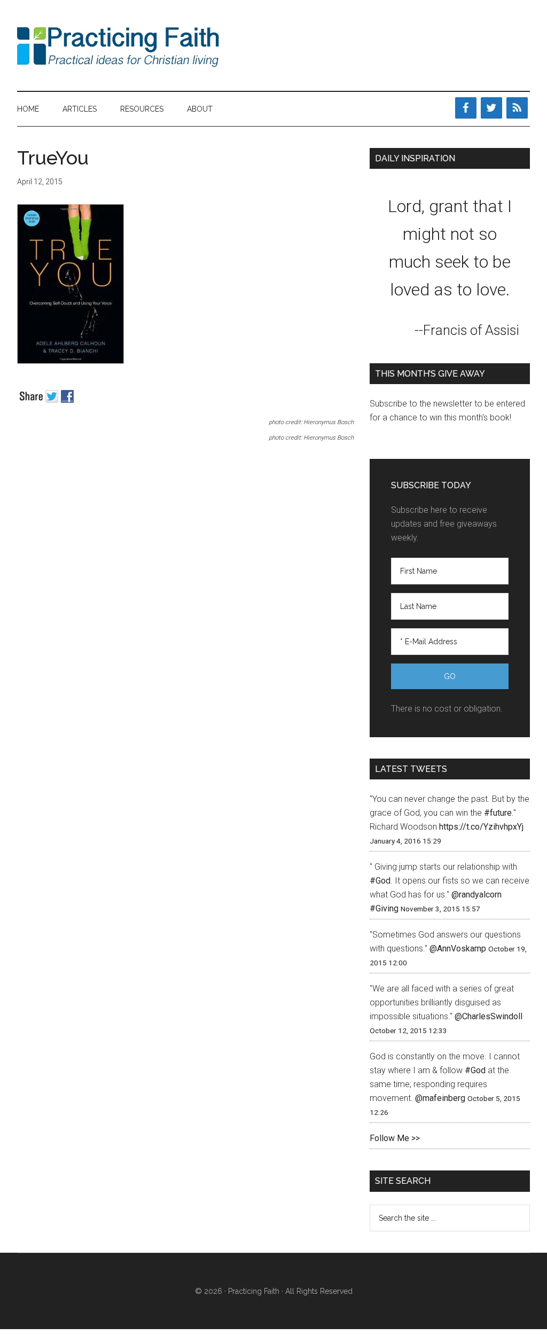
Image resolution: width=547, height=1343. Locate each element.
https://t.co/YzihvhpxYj (481, 827)
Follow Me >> (395, 1138)
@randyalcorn (476, 894)
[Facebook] (465, 108)
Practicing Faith (118, 45)
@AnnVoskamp (457, 948)
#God (380, 881)
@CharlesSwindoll (488, 1016)
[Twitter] (491, 108)
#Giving (384, 908)
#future (498, 813)
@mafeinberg (440, 1098)
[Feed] (517, 108)
